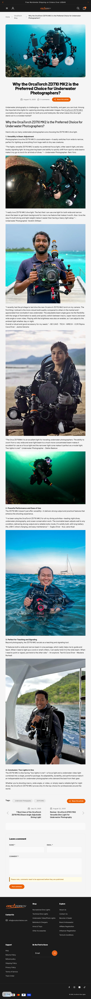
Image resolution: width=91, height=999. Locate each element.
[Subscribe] (54, 953)
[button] (6, 8)
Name (12, 845)
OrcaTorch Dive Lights (79, 994)
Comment (14, 856)
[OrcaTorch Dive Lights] (17, 909)
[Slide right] (88, 2)
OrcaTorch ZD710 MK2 (73, 110)
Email (50, 845)
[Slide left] (3, 2)
